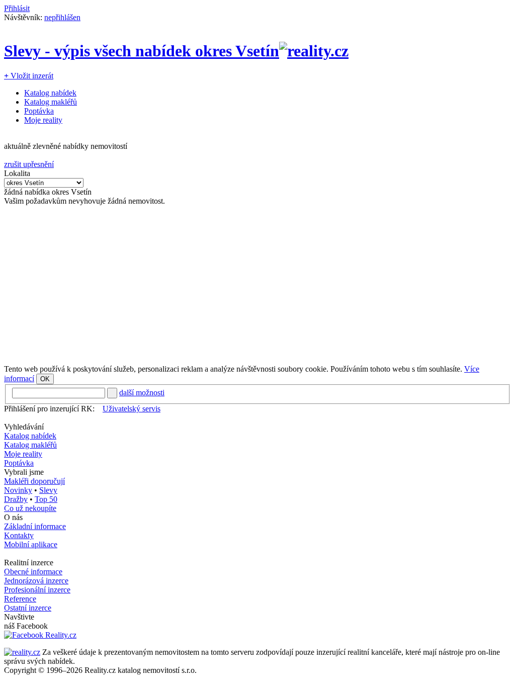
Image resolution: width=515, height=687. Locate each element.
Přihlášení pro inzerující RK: (49, 408)
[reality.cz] (22, 652)
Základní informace (35, 526)
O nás (13, 517)
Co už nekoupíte (30, 508)
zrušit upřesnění (29, 164)
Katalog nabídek (50, 93)
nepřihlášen (62, 17)
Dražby (16, 499)
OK (45, 379)
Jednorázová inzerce (36, 580)
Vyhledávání (24, 426)
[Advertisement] (257, 285)
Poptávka (39, 111)
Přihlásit (17, 8)
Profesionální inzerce (37, 589)
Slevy (48, 490)
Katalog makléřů (50, 102)
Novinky (18, 490)
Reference (20, 598)
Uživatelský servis (131, 408)
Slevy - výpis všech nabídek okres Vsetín (141, 51)
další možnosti (141, 392)
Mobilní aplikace (30, 544)
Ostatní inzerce (27, 608)
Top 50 (46, 499)
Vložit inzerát (28, 75)
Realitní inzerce (28, 562)
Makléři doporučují (34, 481)
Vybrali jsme (24, 472)
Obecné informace (33, 571)
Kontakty (19, 535)
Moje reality (43, 120)
